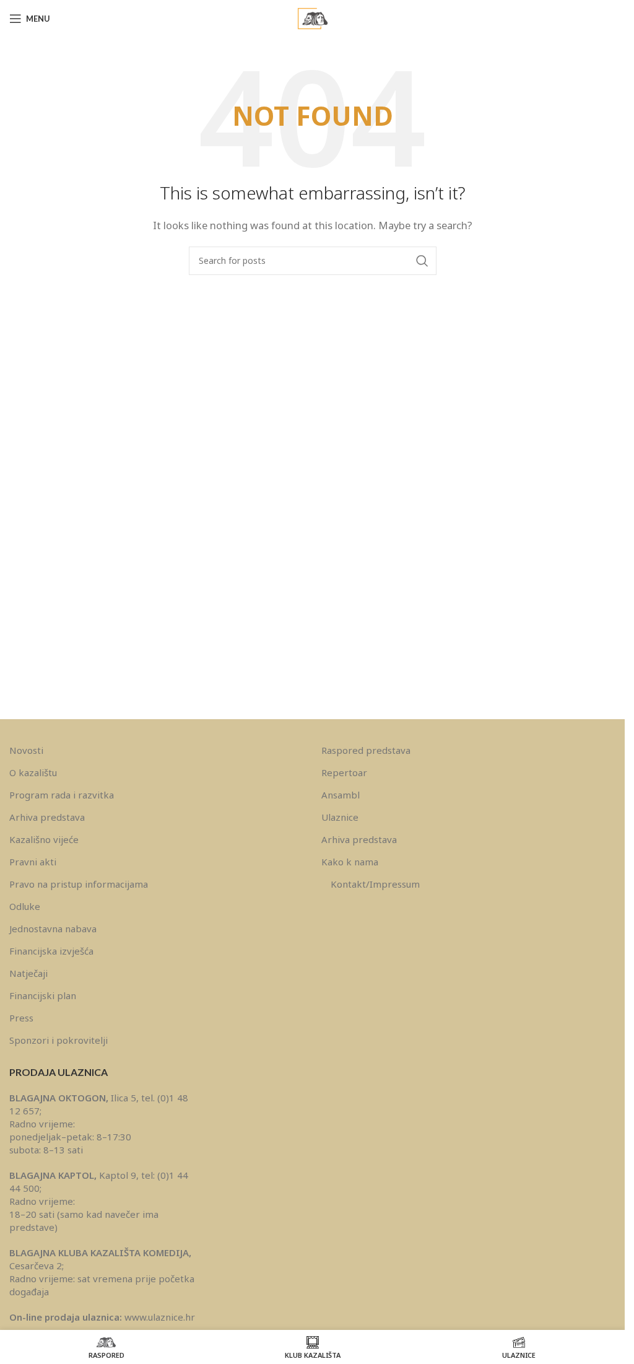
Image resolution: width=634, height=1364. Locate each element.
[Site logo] (312, 17)
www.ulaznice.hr (159, 1317)
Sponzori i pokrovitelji (58, 1040)
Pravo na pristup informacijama (78, 884)
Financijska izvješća (51, 951)
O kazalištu (33, 772)
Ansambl (340, 795)
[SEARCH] (422, 261)
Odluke (24, 906)
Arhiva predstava (47, 817)
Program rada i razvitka (61, 795)
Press (21, 1018)
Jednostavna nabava (53, 928)
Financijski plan (42, 995)
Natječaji (28, 973)
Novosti (26, 750)
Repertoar (344, 772)
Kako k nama (349, 861)
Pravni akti (32, 861)
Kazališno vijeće (44, 839)
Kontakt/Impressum (375, 884)
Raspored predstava (365, 750)
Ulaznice (339, 817)
